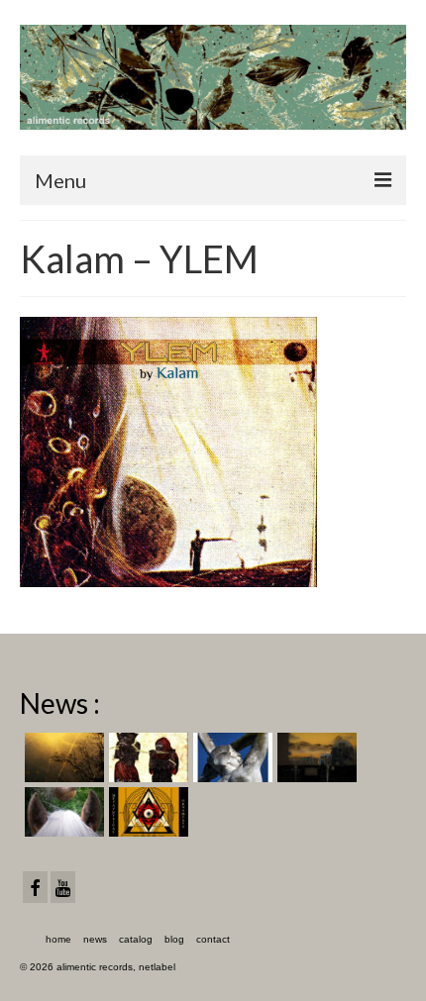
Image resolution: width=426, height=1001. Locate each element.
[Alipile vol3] (62, 757)
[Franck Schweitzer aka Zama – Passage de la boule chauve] (62, 812)
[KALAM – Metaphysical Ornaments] (146, 812)
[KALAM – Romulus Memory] (230, 757)
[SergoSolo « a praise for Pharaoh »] (146, 757)
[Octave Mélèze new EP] (314, 757)
